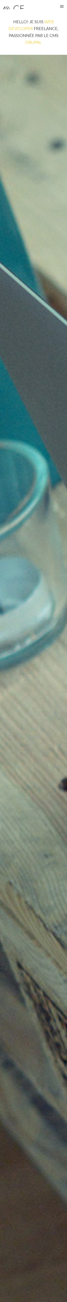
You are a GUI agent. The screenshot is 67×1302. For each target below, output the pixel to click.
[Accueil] (14, 7)
